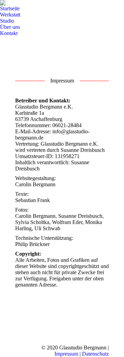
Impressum (66, 354)
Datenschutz (95, 354)
